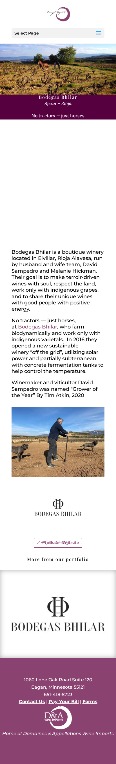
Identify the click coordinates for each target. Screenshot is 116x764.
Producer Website (60, 542)
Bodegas (37, 327)
